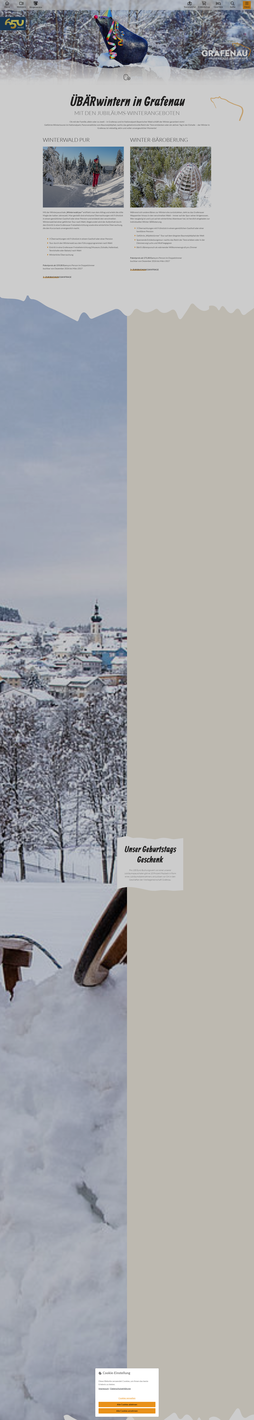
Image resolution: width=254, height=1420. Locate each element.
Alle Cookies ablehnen (127, 1404)
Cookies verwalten (127, 1398)
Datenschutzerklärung (120, 1388)
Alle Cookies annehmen (127, 1411)
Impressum (104, 1388)
